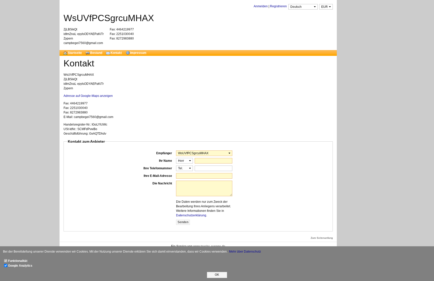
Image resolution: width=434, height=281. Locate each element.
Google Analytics (20, 265)
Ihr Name (165, 161)
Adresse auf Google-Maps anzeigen (88, 96)
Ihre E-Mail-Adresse (158, 176)
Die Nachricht (162, 183)
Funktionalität (17, 261)
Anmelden (261, 6)
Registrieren (278, 6)
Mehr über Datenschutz (245, 251)
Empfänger (164, 153)
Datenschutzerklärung (191, 215)
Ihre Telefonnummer (157, 168)
